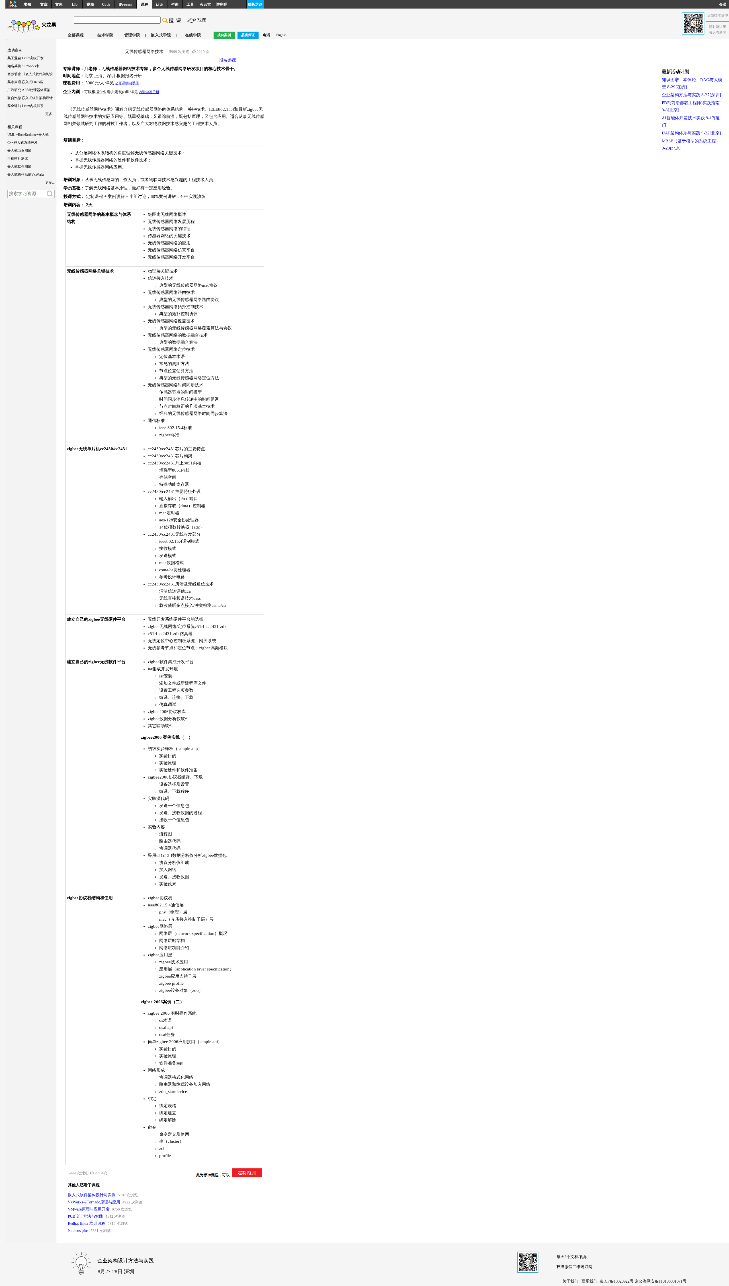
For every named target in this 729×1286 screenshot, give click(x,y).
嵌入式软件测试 (19, 167)
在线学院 (193, 35)
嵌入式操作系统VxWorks (25, 175)
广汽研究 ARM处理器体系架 (28, 90)
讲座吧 (221, 4)
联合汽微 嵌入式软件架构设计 (30, 98)
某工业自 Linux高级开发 (25, 58)
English (281, 35)
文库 (59, 4)
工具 (190, 4)
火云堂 (205, 4)
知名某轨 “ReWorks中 (23, 66)
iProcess (125, 4)
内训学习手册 (149, 92)
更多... (50, 114)
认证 (159, 4)
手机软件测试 (17, 159)
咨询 (175, 4)
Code (106, 4)
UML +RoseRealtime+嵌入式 (28, 135)
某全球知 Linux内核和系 (25, 106)
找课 (201, 19)
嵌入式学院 (161, 35)
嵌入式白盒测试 (19, 151)
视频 (90, 4)
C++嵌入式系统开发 (22, 143)
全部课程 (76, 35)
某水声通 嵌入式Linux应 (25, 82)
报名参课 (227, 60)
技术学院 (105, 35)
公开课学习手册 (127, 83)
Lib (74, 4)
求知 (27, 4)
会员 (724, 4)
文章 (44, 4)
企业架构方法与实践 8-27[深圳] (691, 95)
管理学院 (132, 35)
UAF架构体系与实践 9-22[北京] (691, 133)
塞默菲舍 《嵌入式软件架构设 (30, 74)
